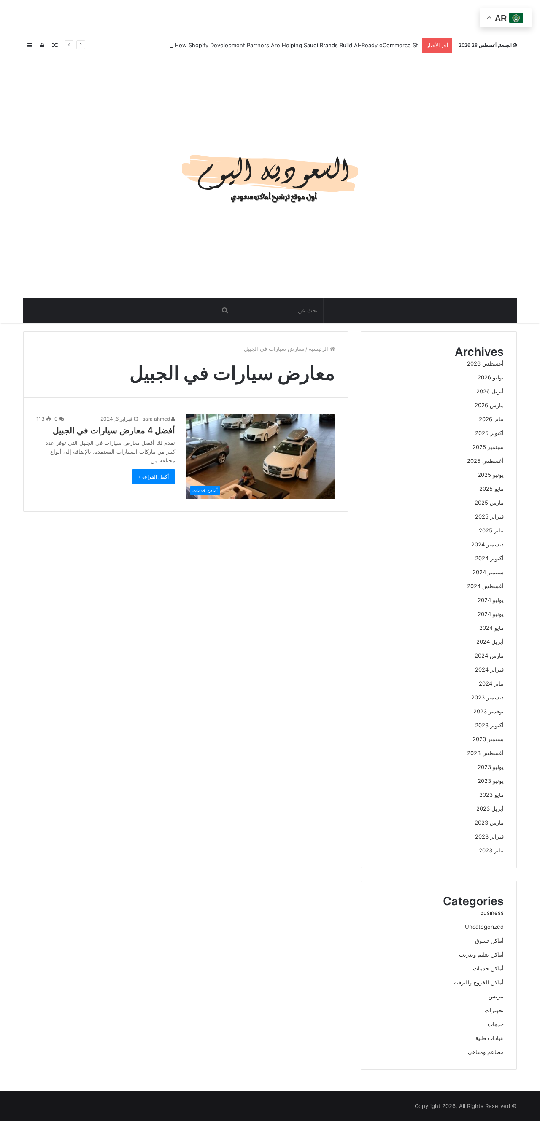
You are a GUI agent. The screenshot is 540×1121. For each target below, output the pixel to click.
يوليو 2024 (491, 600)
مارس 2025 (489, 502)
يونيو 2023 (491, 780)
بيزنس (496, 996)
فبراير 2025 (489, 516)
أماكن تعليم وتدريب (481, 954)
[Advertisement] (270, 19)
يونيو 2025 (491, 474)
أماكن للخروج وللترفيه (479, 982)
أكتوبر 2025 (489, 433)
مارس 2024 (489, 655)
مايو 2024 (491, 627)
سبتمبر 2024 (488, 572)
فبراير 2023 (489, 836)
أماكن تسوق (489, 940)
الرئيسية (319, 348)
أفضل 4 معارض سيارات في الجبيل (114, 430)
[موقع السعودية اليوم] (270, 175)
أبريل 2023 (490, 808)
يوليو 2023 (491, 766)
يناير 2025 (491, 530)
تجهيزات (494, 1010)
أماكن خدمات (488, 968)
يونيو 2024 (491, 613)
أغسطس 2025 (485, 460)
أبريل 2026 (490, 391)
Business (492, 912)
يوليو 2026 (491, 377)
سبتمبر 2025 (488, 447)
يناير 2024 (491, 683)
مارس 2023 (489, 822)
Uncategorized (484, 926)
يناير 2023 (491, 850)
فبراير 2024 (489, 669)
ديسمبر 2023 (487, 697)
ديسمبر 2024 (487, 544)
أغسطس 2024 (485, 586)
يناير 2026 (491, 419)
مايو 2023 (491, 794)
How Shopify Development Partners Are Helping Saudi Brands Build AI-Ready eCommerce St (295, 45)
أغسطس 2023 (485, 753)
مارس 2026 (489, 405)
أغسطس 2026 (485, 363)
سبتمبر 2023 (488, 739)
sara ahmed (157, 419)
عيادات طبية (489, 1038)
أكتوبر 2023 (489, 725)
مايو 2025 (491, 488)
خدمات (496, 1024)
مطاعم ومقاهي (486, 1051)
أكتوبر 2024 (489, 558)
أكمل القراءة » (153, 476)
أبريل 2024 (490, 641)
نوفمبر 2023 (488, 711)
